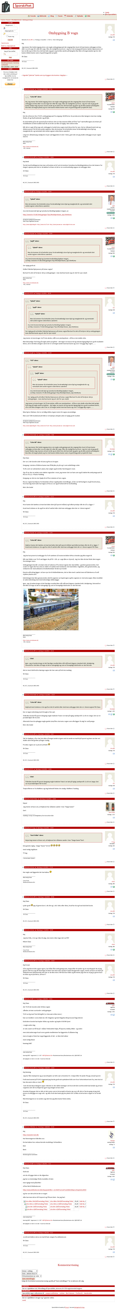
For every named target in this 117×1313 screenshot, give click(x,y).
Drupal (67, 1307)
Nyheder (80, 16)
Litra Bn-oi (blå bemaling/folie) (60, 1209)
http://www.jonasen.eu (56, 224)
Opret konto (5, 43)
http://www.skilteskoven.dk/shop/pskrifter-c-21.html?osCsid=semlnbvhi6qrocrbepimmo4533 (54, 1190)
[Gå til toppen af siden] (114, 79)
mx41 (24, 1300)
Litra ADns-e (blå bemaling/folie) (61, 1204)
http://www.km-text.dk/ (31, 1135)
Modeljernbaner (16, 20)
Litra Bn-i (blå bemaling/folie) (60, 1207)
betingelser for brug (79, 1307)
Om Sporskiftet (110, 14)
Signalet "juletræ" (29, 75)
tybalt (32, 89)
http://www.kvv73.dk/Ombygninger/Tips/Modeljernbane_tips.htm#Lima (47, 215)
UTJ (32, 293)
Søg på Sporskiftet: (10, 51)
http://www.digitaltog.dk (29, 224)
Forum (60, 16)
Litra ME (112, 35)
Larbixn (62, 1293)
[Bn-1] (51, 630)
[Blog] (111, 455)
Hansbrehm (88, 1293)
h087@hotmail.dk (47, 1055)
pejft (32, 191)
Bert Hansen (70, 1293)
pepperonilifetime (52, 1293)
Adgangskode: (10, 31)
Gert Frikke (34, 799)
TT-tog (33, 828)
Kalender (70, 16)
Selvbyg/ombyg (27, 20)
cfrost (32, 867)
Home (3, 20)
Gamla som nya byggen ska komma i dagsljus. (50, 75)
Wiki (88, 16)
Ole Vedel (33, 435)
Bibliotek (43, 16)
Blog (52, 16)
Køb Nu (82, 1201)
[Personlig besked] (114, 40)
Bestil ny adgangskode (8, 46)
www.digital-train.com (69, 224)
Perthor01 (79, 1293)
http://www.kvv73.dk (43, 224)
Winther (33, 1127)
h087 (32, 999)
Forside (33, 16)
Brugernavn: (10, 25)
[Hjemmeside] (114, 112)
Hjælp (107, 12)
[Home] (17, 12)
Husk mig (11, 36)
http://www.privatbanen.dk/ (31, 146)
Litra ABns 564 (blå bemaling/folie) (61, 1201)
